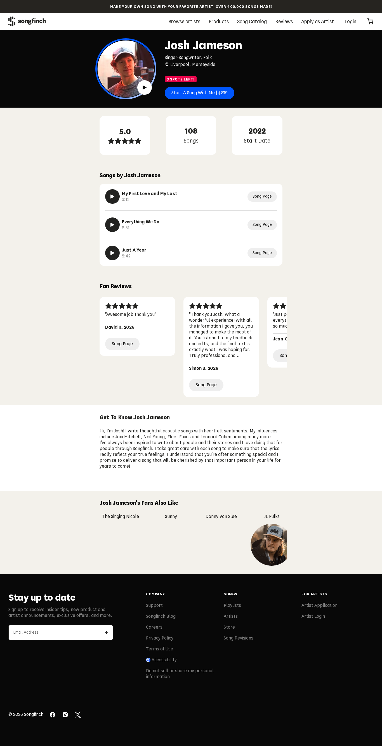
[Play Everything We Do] (112, 224)
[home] (27, 21)
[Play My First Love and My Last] (112, 196)
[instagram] (65, 715)
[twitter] (77, 715)
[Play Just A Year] (112, 253)
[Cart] (370, 21)
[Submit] (106, 632)
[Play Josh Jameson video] (144, 87)
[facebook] (52, 715)
